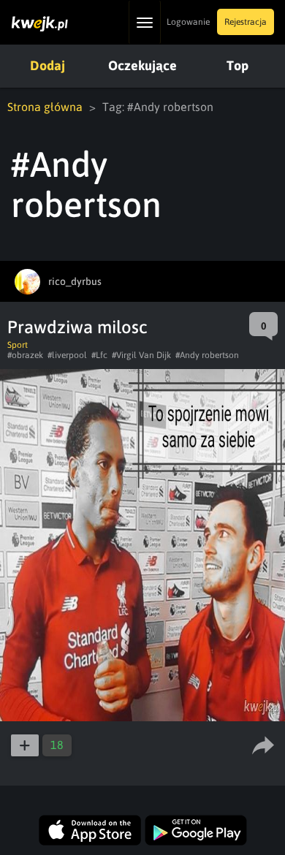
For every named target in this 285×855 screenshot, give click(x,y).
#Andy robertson (207, 355)
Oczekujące (142, 65)
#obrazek (25, 355)
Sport (17, 345)
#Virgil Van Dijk (141, 355)
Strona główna (45, 106)
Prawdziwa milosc (77, 327)
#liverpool (67, 355)
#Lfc (99, 355)
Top (237, 65)
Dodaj (47, 65)
